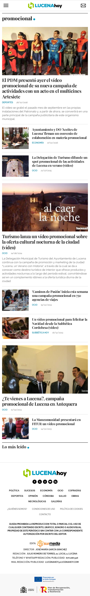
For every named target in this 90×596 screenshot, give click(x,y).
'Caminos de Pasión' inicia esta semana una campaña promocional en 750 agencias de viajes (60, 295)
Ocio (60, 490)
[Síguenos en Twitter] (40, 482)
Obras (75, 496)
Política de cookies (71, 509)
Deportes (17, 496)
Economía (46, 490)
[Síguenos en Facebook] (34, 482)
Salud (62, 496)
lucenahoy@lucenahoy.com (62, 562)
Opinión (33, 496)
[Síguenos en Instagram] (45, 482)
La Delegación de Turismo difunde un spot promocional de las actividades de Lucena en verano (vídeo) (59, 161)
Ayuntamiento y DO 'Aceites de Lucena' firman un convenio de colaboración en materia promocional (59, 133)
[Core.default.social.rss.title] (55, 482)
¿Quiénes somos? (17, 509)
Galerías (56, 501)
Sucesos (29, 490)
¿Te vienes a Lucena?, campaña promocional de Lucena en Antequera (39, 401)
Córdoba (48, 496)
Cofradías (74, 490)
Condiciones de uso (43, 509)
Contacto (45, 514)
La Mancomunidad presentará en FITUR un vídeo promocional (56, 421)
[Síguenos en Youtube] (50, 482)
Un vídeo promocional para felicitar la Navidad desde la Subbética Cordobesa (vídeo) (59, 323)
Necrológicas (37, 501)
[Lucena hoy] (45, 476)
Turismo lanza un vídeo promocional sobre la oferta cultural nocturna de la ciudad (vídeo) (44, 241)
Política (14, 490)
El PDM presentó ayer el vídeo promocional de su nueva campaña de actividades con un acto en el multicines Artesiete (41, 88)
